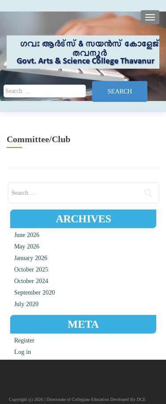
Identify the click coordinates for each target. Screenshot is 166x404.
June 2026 (26, 235)
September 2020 (34, 292)
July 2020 (26, 304)
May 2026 (26, 246)
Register (24, 340)
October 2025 (31, 269)
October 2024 (31, 281)
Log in (22, 352)
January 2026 (30, 258)
